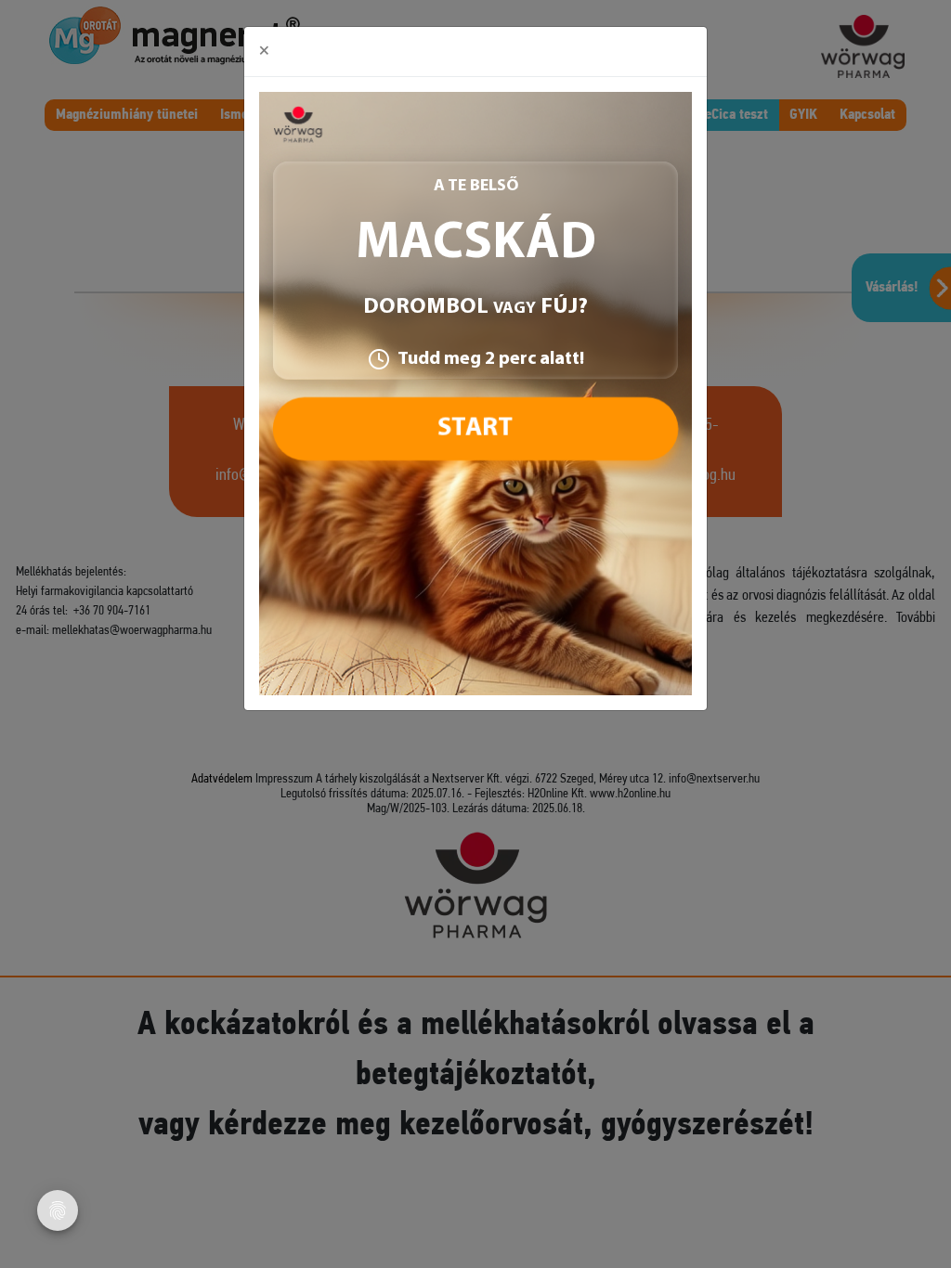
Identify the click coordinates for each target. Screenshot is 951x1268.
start (475, 429)
